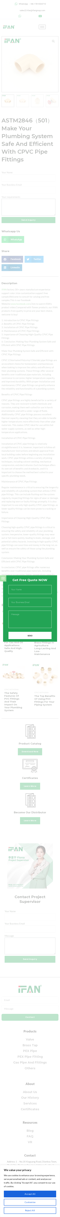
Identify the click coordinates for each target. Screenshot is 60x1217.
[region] (30, 1191)
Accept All (30, 1194)
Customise (30, 1202)
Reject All (30, 1210)
